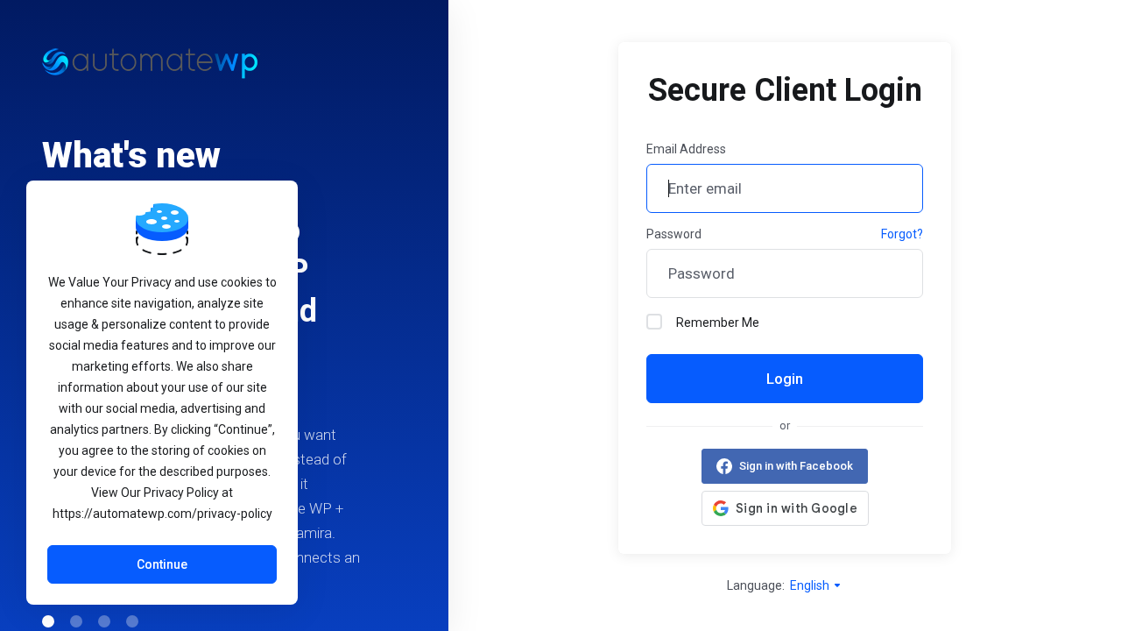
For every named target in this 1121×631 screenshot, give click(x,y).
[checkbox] (654, 322)
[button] (48, 621)
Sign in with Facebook (796, 465)
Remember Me (717, 323)
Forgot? (902, 234)
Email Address (686, 149)
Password (674, 234)
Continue (162, 564)
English (811, 585)
